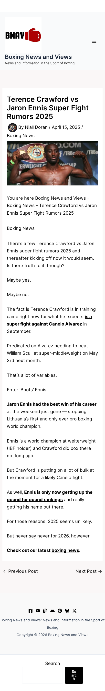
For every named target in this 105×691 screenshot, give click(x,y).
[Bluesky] (67, 611)
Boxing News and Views (38, 56)
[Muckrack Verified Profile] (45, 611)
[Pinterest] (60, 611)
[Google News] (52, 611)
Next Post (88, 571)
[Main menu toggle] (94, 41)
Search (52, 663)
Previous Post (20, 571)
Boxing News (21, 135)
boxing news (65, 550)
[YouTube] (38, 611)
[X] (74, 611)
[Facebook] (30, 611)
